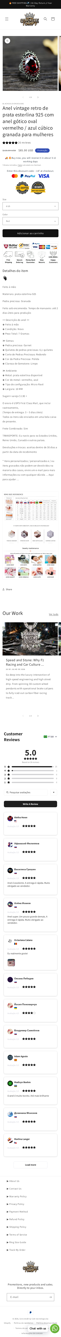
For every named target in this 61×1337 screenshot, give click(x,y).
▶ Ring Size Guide (16, 1242)
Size (4, 199)
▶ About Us (13, 1181)
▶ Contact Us (14, 1188)
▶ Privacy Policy (15, 1204)
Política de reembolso (23, 1323)
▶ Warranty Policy (16, 1196)
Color (5, 214)
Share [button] (9, 589)
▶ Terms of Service (17, 1234)
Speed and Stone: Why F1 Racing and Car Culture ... (25, 662)
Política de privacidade (46, 1323)
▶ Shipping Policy (16, 1226)
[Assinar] (50, 1297)
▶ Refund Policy (15, 1219)
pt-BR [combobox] (51, 736)
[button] (7, 19)
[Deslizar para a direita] (38, 97)
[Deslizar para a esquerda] (23, 97)
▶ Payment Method (17, 1211)
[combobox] (53, 792)
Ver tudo (53, 614)
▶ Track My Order (16, 1249)
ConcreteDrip (25, 1319)
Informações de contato (32, 1333)
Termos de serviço (23, 1328)
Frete (20, 165)
